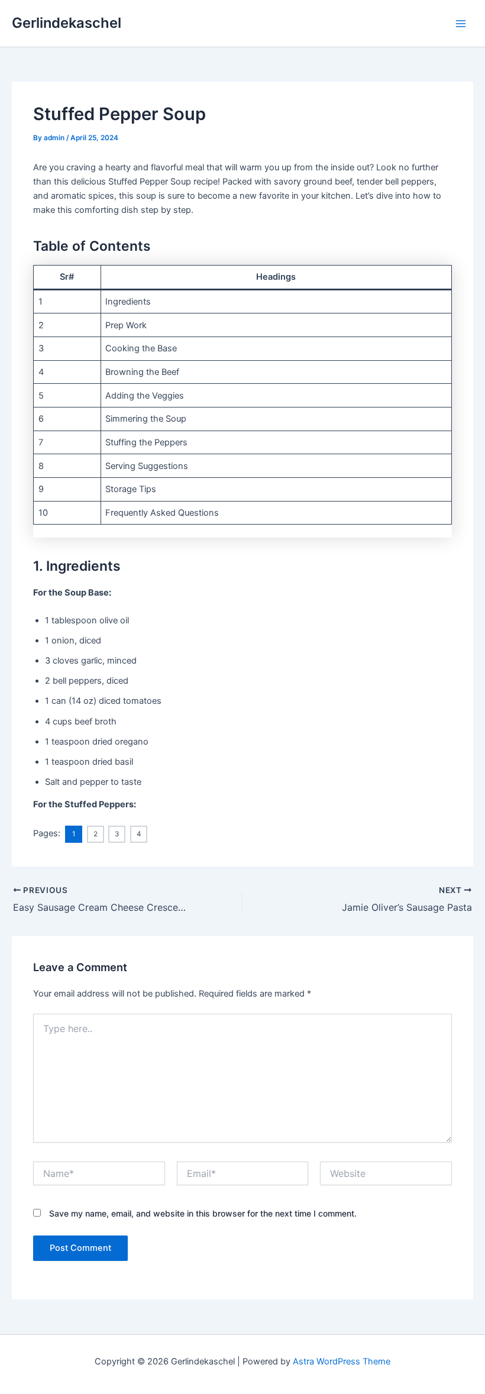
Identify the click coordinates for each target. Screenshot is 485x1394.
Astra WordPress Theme (341, 1361)
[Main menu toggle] (460, 23)
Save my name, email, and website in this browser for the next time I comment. (203, 1213)
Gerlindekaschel (66, 22)
